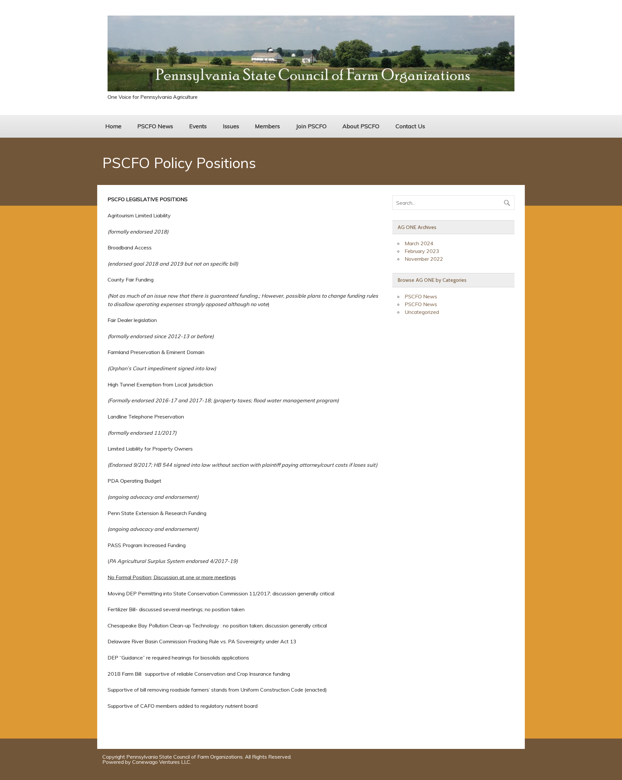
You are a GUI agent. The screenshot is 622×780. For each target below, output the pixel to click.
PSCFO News (155, 126)
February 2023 (422, 251)
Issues (231, 126)
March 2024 (419, 243)
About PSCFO (360, 126)
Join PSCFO (311, 126)
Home (113, 126)
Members (267, 126)
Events (198, 126)
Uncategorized (422, 312)
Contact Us (410, 126)
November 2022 (424, 259)
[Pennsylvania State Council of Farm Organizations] (311, 89)
